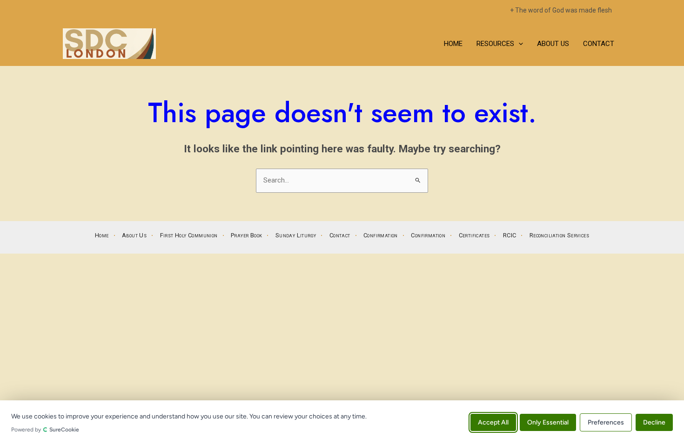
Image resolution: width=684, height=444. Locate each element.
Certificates (474, 235)
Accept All (493, 422)
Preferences (606, 422)
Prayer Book (246, 235)
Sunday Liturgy (295, 235)
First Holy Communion (189, 235)
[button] (518, 44)
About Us (553, 43)
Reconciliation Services (559, 235)
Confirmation (380, 235)
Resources (495, 43)
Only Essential (548, 422)
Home (453, 43)
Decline (654, 422)
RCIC (509, 235)
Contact (598, 43)
